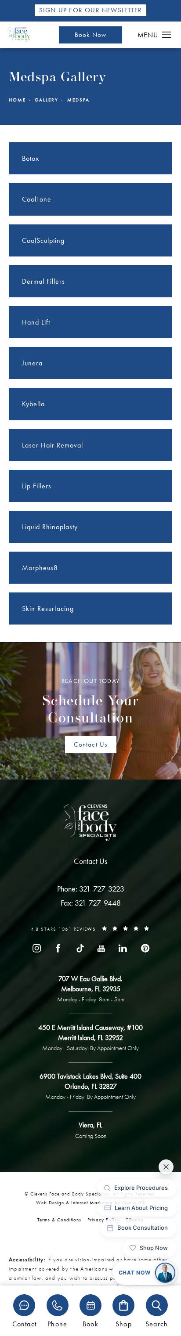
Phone (57, 1323)
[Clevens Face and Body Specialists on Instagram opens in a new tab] (36, 948)
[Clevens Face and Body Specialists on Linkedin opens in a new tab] (123, 948)
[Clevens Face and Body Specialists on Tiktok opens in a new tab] (79, 948)
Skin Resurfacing (48, 608)
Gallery (46, 100)
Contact (24, 1323)
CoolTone (36, 199)
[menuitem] (36, 948)
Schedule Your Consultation (90, 701)
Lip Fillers (36, 486)
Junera (32, 363)
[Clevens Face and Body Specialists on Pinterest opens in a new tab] (144, 948)
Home (17, 100)
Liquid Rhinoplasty (50, 526)
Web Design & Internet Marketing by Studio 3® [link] (90, 1202)
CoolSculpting (43, 240)
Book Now (91, 34)
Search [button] (156, 1323)
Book (90, 1323)
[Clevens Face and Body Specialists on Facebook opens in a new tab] (58, 948)
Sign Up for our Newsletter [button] (90, 10)
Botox (30, 158)
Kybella (33, 403)
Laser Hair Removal (52, 445)
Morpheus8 (40, 567)
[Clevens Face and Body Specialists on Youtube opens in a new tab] (101, 948)
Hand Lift (36, 322)
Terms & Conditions (59, 1220)
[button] (166, 35)
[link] (90, 889)
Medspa (78, 100)
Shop (124, 1323)
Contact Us (91, 744)
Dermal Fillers (43, 281)
